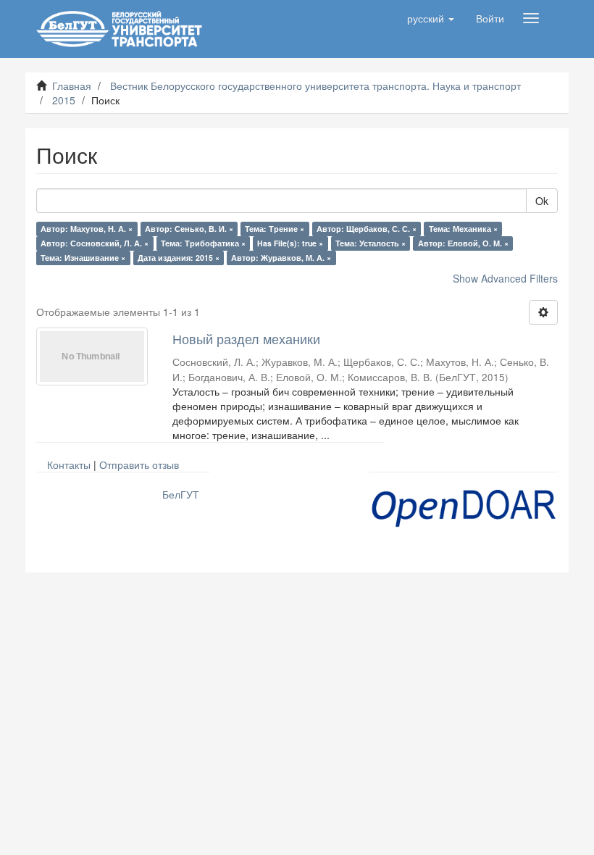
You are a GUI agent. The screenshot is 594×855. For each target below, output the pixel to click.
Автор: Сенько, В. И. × (189, 228)
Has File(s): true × (290, 243)
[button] (430, 18)
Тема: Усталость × (370, 243)
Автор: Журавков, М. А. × (281, 257)
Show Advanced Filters (505, 278)
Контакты (69, 464)
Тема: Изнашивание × (83, 257)
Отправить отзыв (139, 464)
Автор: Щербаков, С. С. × (367, 228)
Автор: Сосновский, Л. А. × (94, 243)
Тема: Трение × (274, 228)
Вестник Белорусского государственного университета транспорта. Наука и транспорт (315, 85)
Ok (541, 200)
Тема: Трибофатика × (203, 243)
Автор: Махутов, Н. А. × (87, 228)
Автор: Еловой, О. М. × (463, 243)
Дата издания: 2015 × (178, 257)
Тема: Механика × (463, 228)
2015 (63, 100)
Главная (71, 85)
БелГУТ (180, 494)
